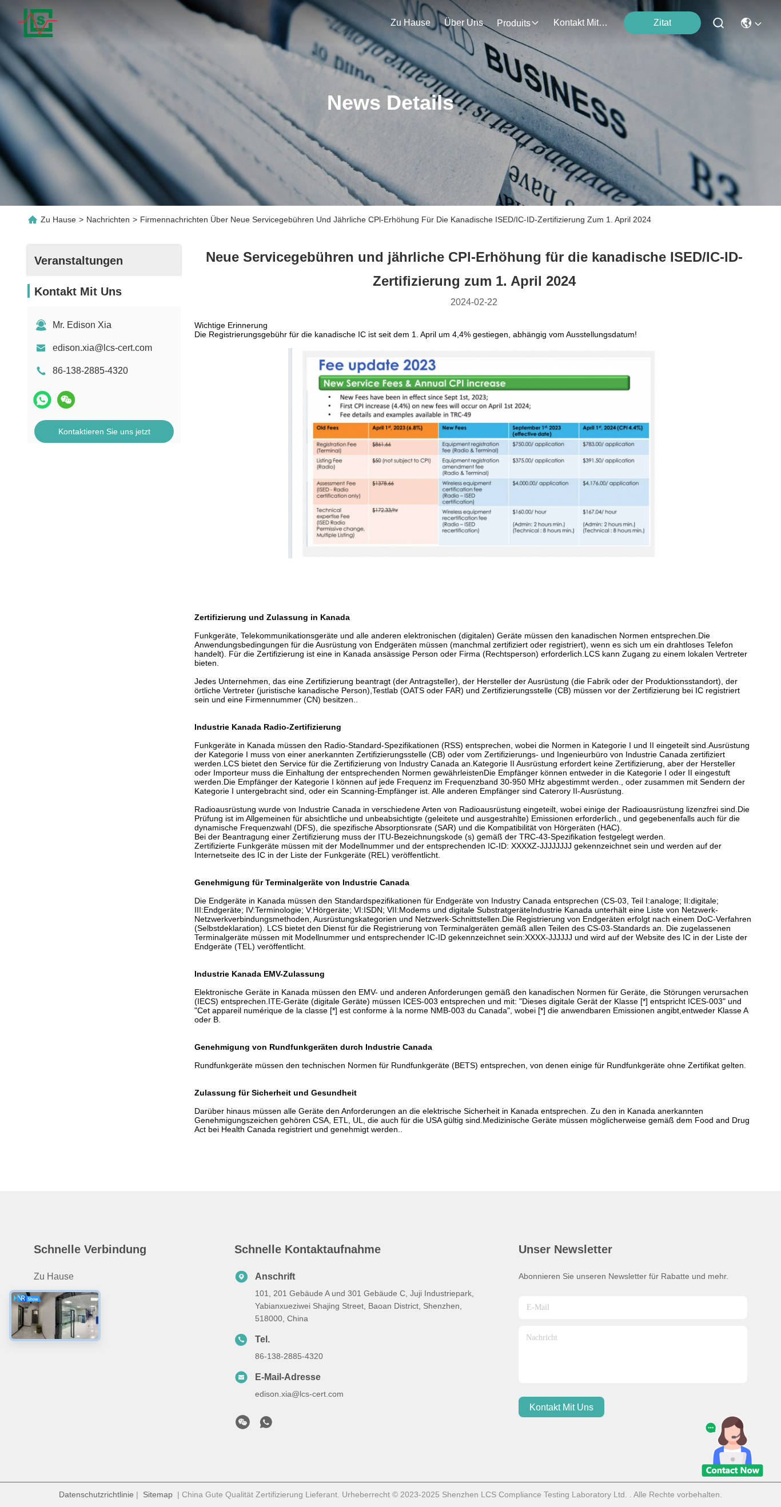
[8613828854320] (266, 1425)
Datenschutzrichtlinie (96, 1494)
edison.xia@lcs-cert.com (102, 348)
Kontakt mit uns (66, 1338)
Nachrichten (108, 219)
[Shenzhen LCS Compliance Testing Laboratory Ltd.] (37, 23)
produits (514, 23)
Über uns (463, 22)
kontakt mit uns (580, 22)
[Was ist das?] (42, 399)
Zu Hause (410, 22)
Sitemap (158, 1494)
